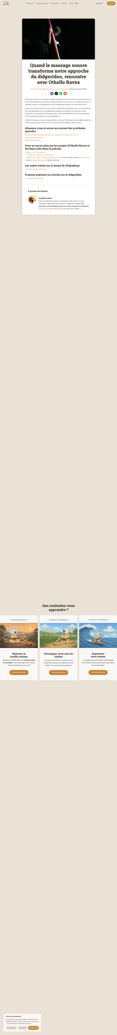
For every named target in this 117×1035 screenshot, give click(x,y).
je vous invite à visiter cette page (49, 209)
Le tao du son (84, 157)
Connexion (99, 3)
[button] (52, 93)
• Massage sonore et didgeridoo (36, 169)
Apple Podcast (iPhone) (33, 140)
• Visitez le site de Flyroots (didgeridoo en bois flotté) (42, 157)
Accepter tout (33, 1028)
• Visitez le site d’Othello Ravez (35, 152)
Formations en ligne (41, 3)
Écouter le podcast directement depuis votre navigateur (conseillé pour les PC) (51, 135)
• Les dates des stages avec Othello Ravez (39, 155)
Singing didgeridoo (38, 160)
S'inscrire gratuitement (19, 672)
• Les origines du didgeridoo (34, 178)
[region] (22, 1023)
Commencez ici (30, 3)
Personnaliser (11, 1028)
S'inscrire (111, 3)
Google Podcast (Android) (33, 137)
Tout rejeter (22, 1028)
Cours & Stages (54, 3)
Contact (71, 3)
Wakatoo (64, 3)
